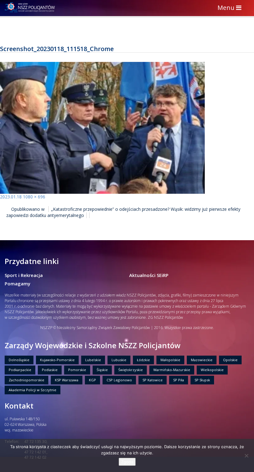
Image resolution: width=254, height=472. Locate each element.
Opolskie (230, 359)
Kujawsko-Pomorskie (57, 359)
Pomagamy (17, 283)
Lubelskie (93, 359)
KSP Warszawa (66, 380)
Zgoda (127, 461)
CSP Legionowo (119, 380)
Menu (231, 8)
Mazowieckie (201, 359)
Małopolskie (170, 359)
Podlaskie (50, 369)
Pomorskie (77, 369)
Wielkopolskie (212, 369)
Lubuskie (119, 359)
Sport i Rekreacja (24, 275)
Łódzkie (143, 359)
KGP (92, 380)
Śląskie (102, 369)
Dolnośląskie (19, 359)
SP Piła (178, 380)
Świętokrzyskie (130, 369)
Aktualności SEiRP (149, 275)
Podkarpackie (20, 369)
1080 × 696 (34, 197)
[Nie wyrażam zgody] (246, 456)
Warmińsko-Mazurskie (171, 369)
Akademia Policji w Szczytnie (32, 390)
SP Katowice (152, 380)
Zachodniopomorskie (26, 380)
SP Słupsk (202, 380)
